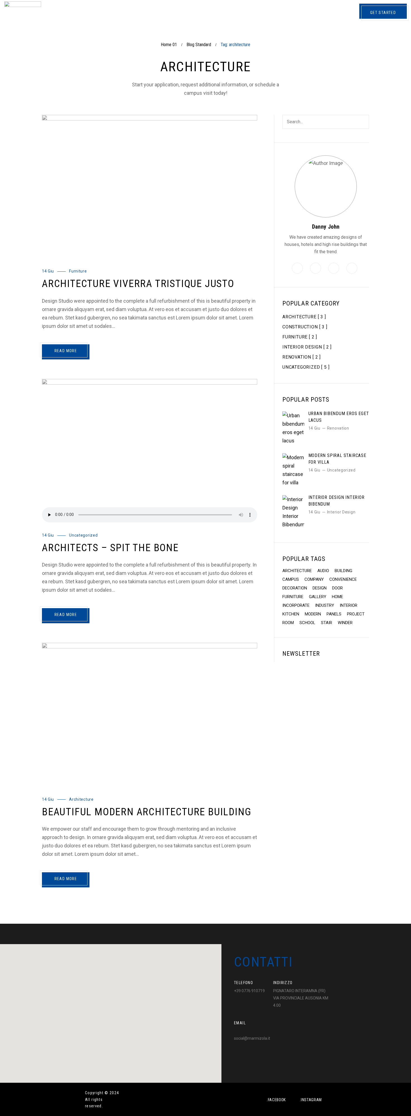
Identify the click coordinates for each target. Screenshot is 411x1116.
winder (345, 622)
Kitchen (290, 614)
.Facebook (276, 1100)
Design (320, 588)
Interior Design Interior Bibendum (336, 501)
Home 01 (169, 44)
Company (314, 579)
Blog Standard (198, 44)
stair (326, 622)
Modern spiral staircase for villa (337, 459)
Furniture (78, 271)
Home (337, 596)
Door (337, 588)
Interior (348, 605)
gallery (317, 596)
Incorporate (296, 605)
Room (288, 622)
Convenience (343, 579)
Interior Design (341, 512)
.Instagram (311, 1100)
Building (343, 570)
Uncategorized (83, 535)
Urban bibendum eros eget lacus (338, 417)
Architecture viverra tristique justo (138, 284)
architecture (297, 570)
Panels (334, 614)
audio (323, 570)
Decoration (294, 588)
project (356, 614)
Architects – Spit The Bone (110, 548)
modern (313, 614)
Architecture (81, 799)
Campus (290, 579)
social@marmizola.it (252, 1038)
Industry (324, 605)
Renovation (338, 428)
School (307, 622)
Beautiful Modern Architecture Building (146, 812)
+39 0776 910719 (249, 991)
